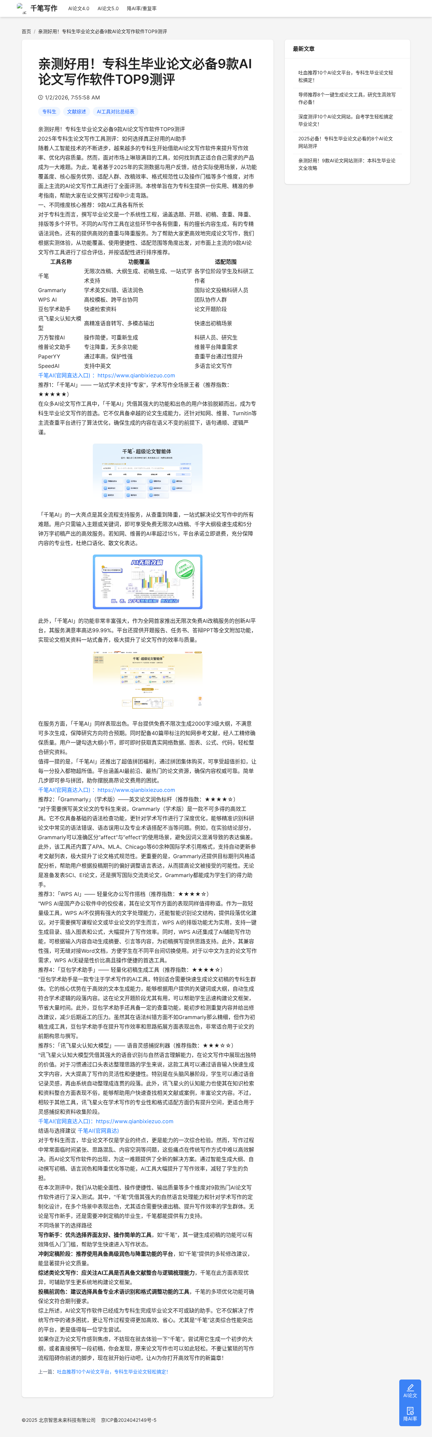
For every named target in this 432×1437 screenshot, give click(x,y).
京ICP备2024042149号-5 (129, 1420)
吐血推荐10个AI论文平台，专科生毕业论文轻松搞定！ (114, 1371)
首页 (26, 31)
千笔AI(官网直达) (98, 1130)
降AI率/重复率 (142, 8)
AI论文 (410, 1395)
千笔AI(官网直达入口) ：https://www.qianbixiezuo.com (106, 375)
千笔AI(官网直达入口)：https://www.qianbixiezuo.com (105, 1121)
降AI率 (410, 1418)
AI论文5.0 (108, 8)
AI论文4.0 (78, 8)
